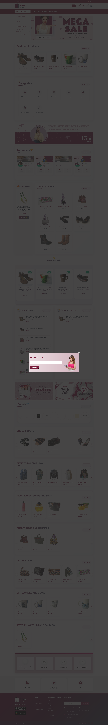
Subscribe (34, 367)
